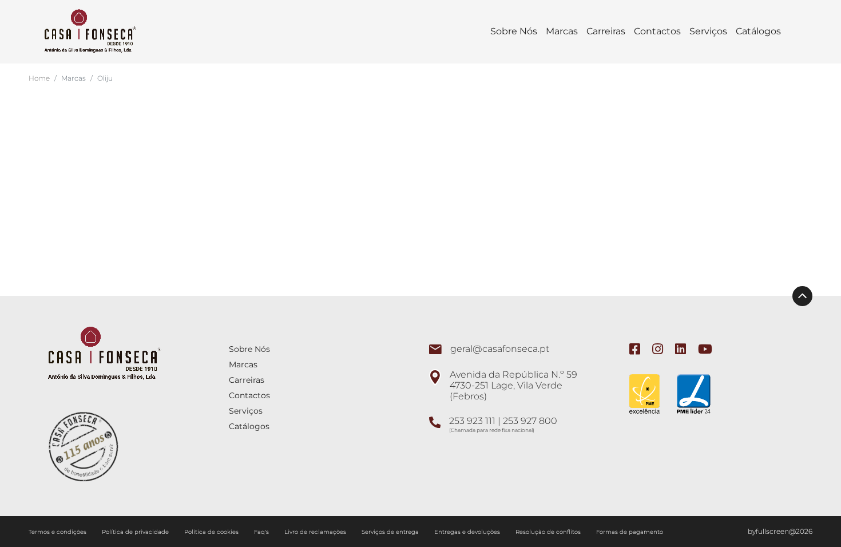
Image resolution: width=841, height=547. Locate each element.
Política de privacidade (136, 532)
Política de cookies (212, 532)
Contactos (657, 31)
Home (39, 78)
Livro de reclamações (316, 532)
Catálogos (758, 31)
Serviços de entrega (391, 532)
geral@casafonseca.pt (499, 348)
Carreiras (605, 31)
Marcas (562, 31)
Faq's (262, 532)
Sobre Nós (513, 31)
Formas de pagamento (629, 532)
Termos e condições (58, 532)
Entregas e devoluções (468, 532)
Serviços (708, 31)
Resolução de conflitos (548, 532)
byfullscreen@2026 (780, 531)
